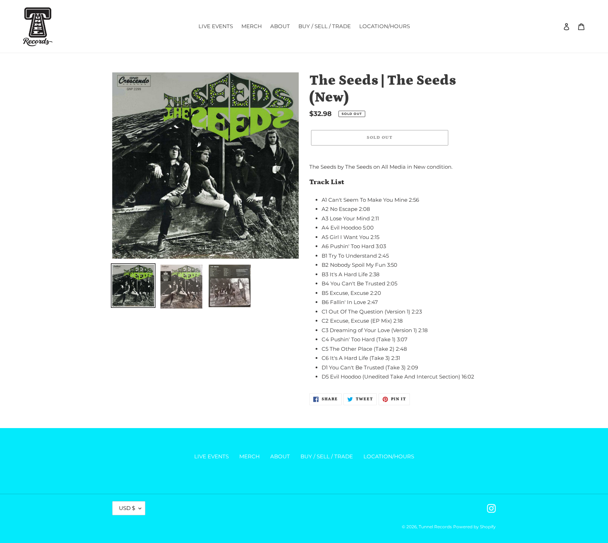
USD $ (127, 508)
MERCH (249, 456)
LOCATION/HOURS (388, 456)
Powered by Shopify (474, 526)
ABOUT (280, 456)
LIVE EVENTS (211, 456)
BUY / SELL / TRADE (326, 456)
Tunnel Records (435, 526)
